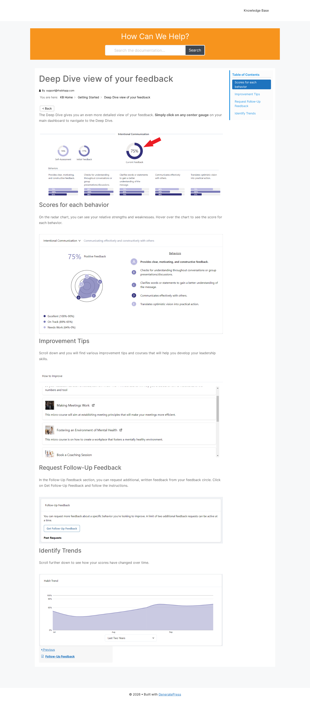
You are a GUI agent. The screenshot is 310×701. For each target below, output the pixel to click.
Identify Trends (245, 113)
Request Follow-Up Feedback (248, 104)
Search (195, 50)
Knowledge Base (256, 10)
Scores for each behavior (245, 84)
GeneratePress (170, 694)
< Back (47, 108)
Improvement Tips (247, 94)
